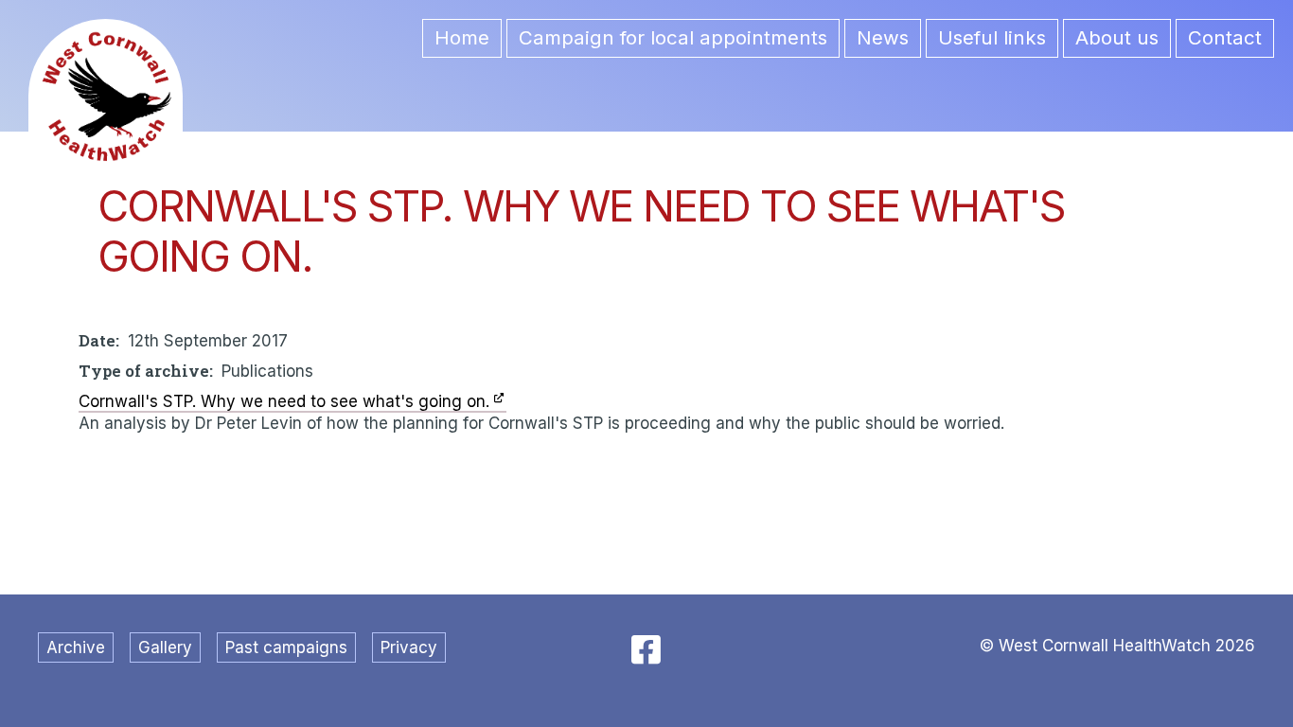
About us (1117, 37)
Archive (75, 647)
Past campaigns (286, 647)
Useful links (992, 37)
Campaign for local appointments (673, 37)
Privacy (409, 647)
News (883, 37)
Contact (1225, 37)
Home (461, 37)
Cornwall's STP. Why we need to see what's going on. (284, 401)
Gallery (165, 647)
